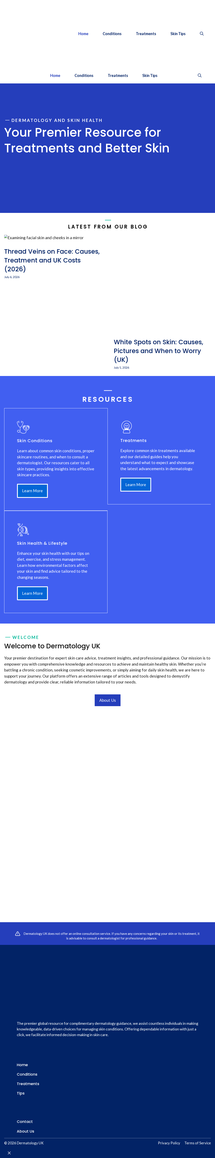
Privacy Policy (169, 1143)
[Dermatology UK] (11, 75)
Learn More (32, 490)
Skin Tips (178, 33)
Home (83, 33)
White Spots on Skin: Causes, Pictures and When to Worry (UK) (158, 351)
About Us (107, 700)
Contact (25, 1121)
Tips (21, 1093)
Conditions (112, 33)
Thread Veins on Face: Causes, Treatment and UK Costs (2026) (52, 260)
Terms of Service (197, 1143)
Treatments (146, 33)
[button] (202, 33)
